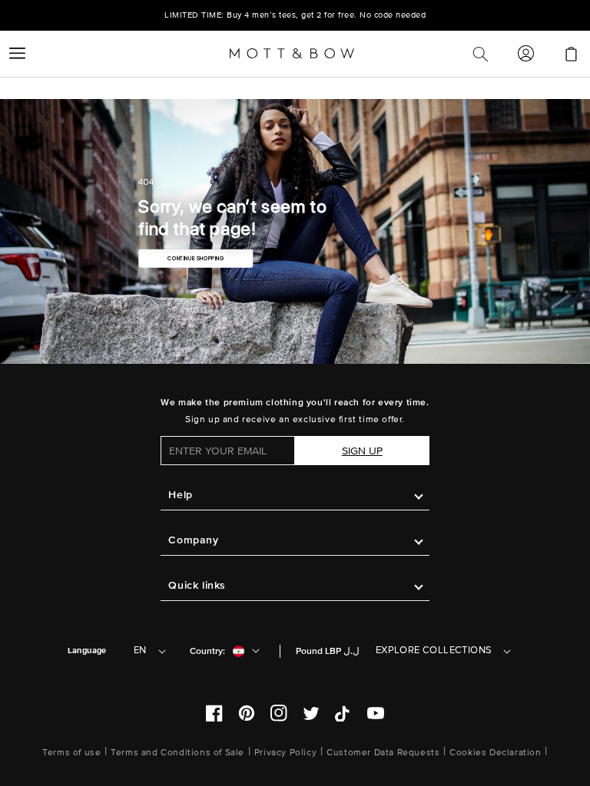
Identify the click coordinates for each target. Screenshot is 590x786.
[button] (17, 54)
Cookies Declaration (495, 752)
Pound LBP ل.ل (328, 651)
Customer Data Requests (382, 752)
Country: (207, 651)
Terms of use (71, 752)
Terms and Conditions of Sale (177, 752)
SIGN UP (362, 450)
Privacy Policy (285, 752)
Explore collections (434, 650)
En (140, 650)
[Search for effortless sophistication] (480, 54)
